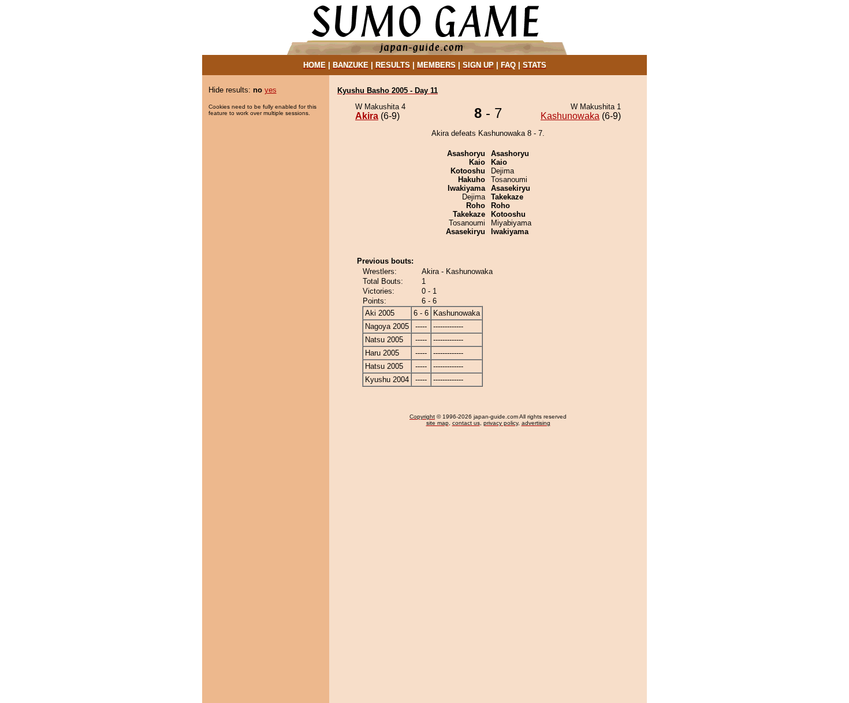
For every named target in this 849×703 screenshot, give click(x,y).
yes (271, 90)
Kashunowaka (570, 116)
